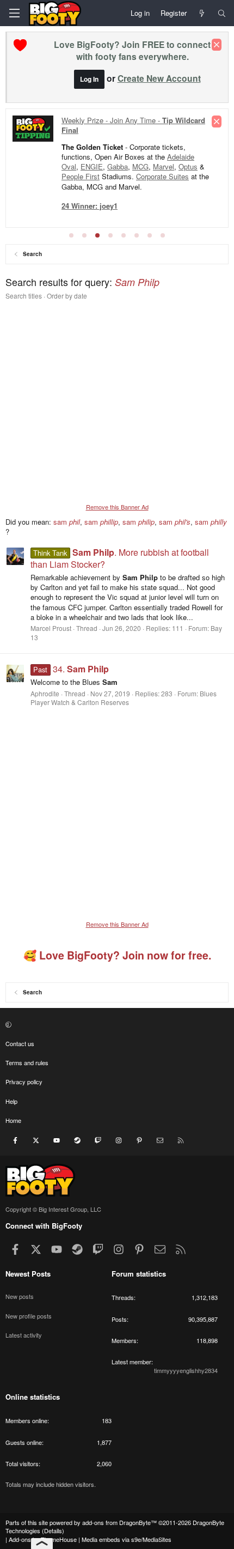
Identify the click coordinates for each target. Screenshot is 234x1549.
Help (11, 1101)
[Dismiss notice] (216, 45)
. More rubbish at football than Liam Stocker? (119, 558)
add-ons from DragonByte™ (119, 1522)
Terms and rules (26, 1062)
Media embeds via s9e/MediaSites (126, 1539)
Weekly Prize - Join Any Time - (133, 125)
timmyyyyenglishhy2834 (186, 1370)
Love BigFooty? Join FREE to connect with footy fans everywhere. (132, 50)
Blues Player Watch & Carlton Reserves (123, 698)
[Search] (222, 13)
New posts (19, 1296)
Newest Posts (28, 1273)
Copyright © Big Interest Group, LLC (53, 1209)
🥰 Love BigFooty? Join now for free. (117, 955)
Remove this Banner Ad (117, 506)
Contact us (19, 1043)
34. (70, 669)
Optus (188, 166)
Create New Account (159, 78)
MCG (140, 166)
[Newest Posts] (202, 13)
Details (53, 1530)
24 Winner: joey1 (89, 206)
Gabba (117, 166)
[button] (115, 1024)
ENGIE (92, 166)
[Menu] (14, 13)
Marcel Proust (50, 628)
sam (66, 522)
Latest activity (23, 1335)
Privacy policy (23, 1081)
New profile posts (28, 1315)
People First (80, 176)
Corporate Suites (162, 176)
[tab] (71, 235)
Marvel (163, 166)
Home (13, 1120)
